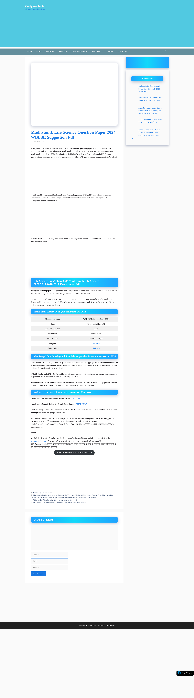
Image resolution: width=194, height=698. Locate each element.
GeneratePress (110, 625)
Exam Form (96, 51)
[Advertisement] (97, 31)
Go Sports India (34, 6)
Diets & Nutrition (79, 51)
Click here (96, 348)
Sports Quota (63, 51)
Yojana (38, 51)
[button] (166, 52)
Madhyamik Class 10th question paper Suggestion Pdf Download (54, 495)
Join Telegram (187, 673)
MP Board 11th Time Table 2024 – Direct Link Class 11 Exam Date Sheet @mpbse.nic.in (61, 502)
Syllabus (110, 51)
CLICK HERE (76, 398)
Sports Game (49, 51)
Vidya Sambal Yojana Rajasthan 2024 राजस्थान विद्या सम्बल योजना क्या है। (55, 500)
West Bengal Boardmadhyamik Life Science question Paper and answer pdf (73, 497)
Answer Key (122, 51)
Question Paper (47, 493)
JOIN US (96, 343)
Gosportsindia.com (38, 441)
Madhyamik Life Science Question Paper (88, 495)
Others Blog (37, 493)
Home (29, 51)
